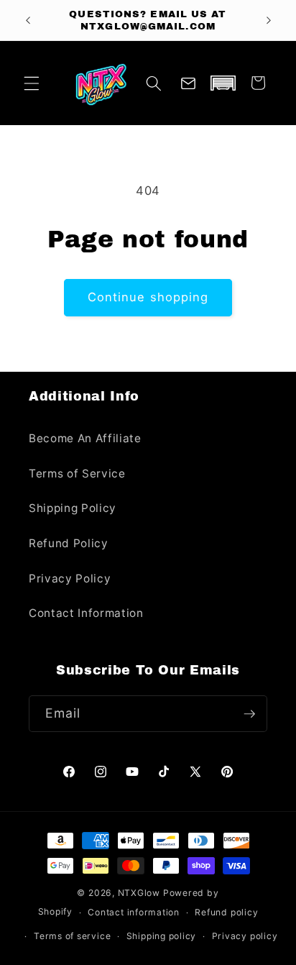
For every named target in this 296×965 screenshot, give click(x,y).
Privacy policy (245, 935)
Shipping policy (161, 935)
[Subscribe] (249, 714)
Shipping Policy (72, 508)
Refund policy (226, 912)
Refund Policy (68, 543)
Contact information (134, 912)
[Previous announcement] (28, 20)
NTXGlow (139, 892)
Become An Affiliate (85, 438)
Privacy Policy (70, 578)
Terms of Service (77, 473)
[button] (31, 82)
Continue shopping (148, 297)
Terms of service (72, 935)
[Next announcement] (269, 20)
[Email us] (188, 82)
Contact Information (86, 613)
